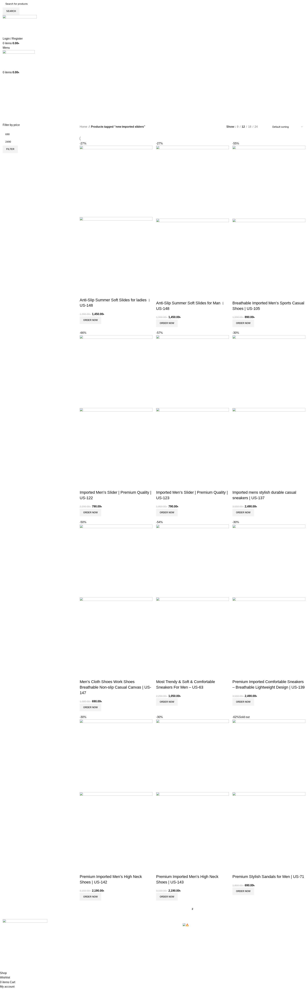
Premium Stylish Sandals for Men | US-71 (268, 876)
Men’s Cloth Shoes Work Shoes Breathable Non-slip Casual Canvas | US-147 (115, 687)
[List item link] (115, 941)
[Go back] (7, 88)
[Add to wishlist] (103, 292)
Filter (10, 149)
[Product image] (116, 252)
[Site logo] (20, 25)
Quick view (93, 292)
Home (83, 126)
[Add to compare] (84, 292)
